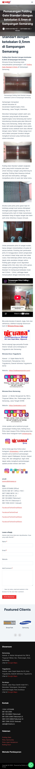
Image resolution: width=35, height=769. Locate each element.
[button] (31, 765)
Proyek (17, 30)
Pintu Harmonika (8, 740)
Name (4, 541)
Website (4, 559)
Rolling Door (6, 745)
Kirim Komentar (9, 597)
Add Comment (7, 568)
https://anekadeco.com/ (17, 405)
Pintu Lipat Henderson (10, 742)
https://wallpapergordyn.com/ (19, 370)
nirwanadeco (14, 451)
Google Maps (12, 663)
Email (4, 550)
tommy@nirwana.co (9, 481)
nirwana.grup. (27, 433)
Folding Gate (6, 737)
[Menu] (32, 2)
